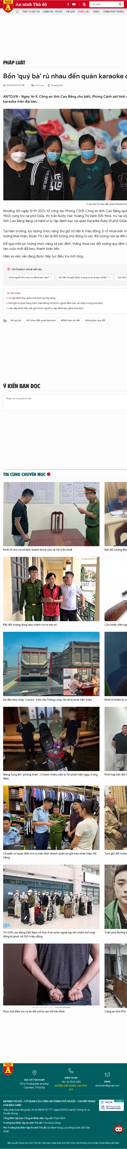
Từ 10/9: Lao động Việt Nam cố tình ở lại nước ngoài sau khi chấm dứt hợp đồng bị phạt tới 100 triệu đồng (49, 934)
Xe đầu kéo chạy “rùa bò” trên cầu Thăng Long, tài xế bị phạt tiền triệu (47, 699)
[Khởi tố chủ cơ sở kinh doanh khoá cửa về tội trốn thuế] (51, 514)
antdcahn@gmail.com (107, 1085)
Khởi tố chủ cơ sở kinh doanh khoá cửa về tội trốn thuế (37, 549)
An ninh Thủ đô (31, 4)
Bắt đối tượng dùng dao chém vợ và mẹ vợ (30, 624)
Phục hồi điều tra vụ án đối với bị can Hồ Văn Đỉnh (34, 1011)
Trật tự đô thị (31, 11)
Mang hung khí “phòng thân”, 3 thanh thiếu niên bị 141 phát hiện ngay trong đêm (50, 776)
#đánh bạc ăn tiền (70, 320)
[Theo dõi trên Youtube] (74, 4)
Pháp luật (84, 11)
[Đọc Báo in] (86, 4)
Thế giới (70, 11)
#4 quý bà (16, 320)
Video (96, 11)
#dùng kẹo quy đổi (95, 320)
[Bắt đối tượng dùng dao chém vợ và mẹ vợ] (51, 589)
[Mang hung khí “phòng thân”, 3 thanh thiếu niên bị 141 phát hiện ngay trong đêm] (51, 739)
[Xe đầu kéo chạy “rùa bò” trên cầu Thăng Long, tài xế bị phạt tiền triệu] (51, 664)
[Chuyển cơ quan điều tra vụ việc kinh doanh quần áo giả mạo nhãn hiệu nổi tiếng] (51, 818)
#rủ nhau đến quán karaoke (41, 320)
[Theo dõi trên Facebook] (69, 4)
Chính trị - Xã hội (52, 11)
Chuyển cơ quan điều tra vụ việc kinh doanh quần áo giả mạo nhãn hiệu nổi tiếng (49, 855)
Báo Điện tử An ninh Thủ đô (8, 6)
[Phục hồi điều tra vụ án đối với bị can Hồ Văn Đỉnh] (51, 976)
